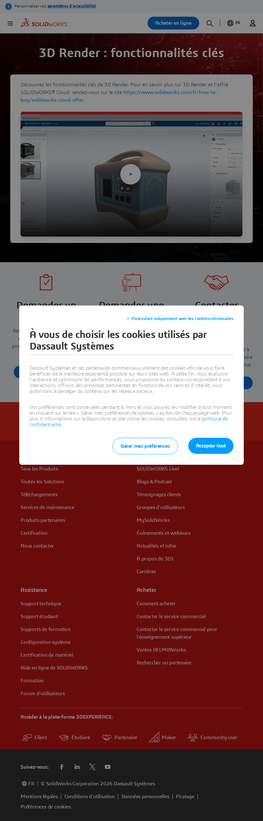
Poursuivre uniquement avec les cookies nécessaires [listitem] (182, 318)
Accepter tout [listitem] (211, 445)
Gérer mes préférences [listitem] (145, 446)
